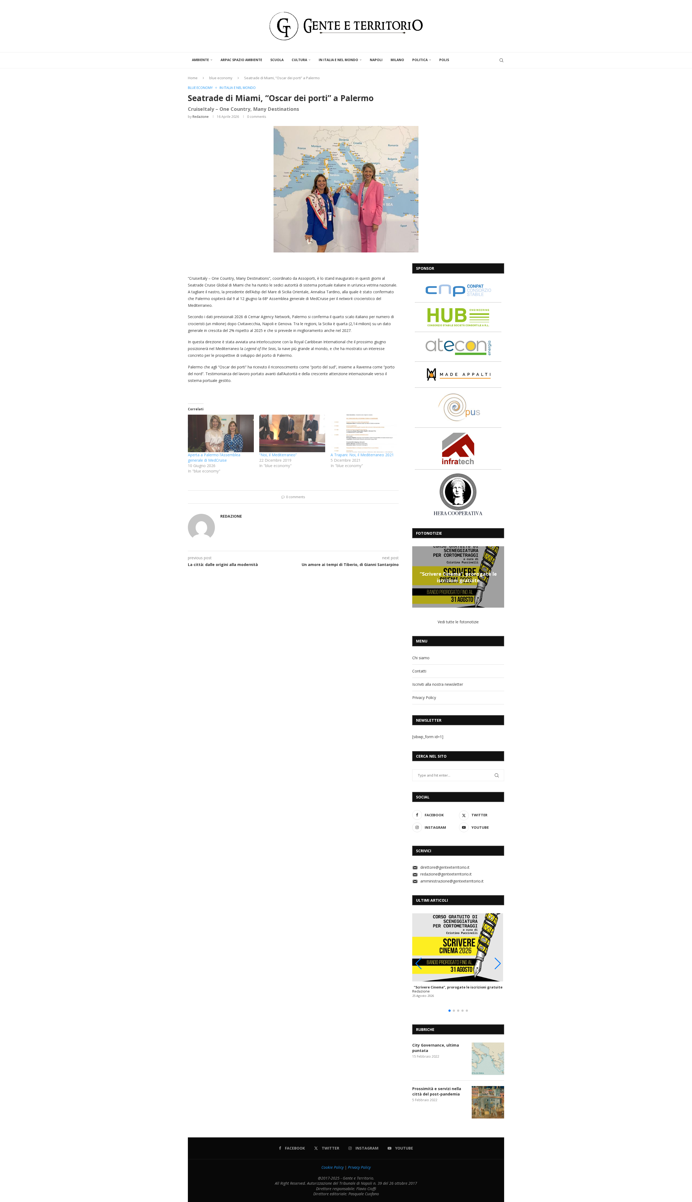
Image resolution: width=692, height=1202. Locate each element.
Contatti (419, 671)
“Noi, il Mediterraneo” (278, 454)
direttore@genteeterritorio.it (445, 867)
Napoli (376, 60)
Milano (397, 60)
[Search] (501, 60)
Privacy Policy (424, 697)
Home (193, 77)
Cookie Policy (332, 1167)
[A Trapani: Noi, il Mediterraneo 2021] (364, 433)
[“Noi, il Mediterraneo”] (292, 433)
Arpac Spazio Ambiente (241, 60)
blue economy (220, 77)
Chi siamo (421, 657)
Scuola (277, 60)
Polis (444, 60)
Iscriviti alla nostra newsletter (437, 684)
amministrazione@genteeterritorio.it (452, 881)
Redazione (200, 116)
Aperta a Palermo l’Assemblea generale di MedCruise (214, 457)
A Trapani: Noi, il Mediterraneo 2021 (362, 454)
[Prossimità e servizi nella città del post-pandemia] (488, 1102)
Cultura (299, 60)
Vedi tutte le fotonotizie (458, 621)
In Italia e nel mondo (338, 60)
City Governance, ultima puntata (435, 1048)
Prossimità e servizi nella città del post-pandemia (436, 1091)
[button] (417, 576)
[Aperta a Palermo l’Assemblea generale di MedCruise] (221, 433)
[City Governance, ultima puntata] (488, 1059)
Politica (420, 60)
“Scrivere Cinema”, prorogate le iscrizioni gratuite (458, 576)
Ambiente (200, 60)
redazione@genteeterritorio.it (446, 874)
